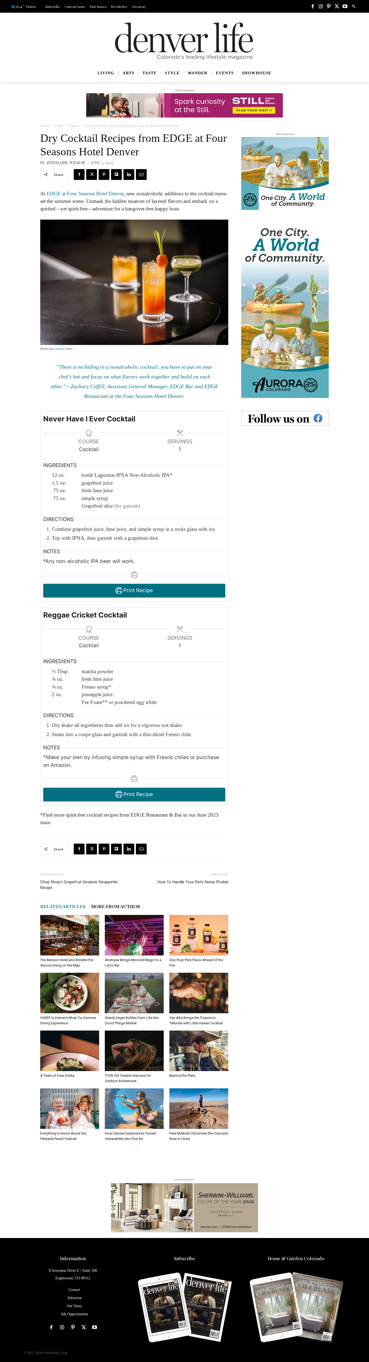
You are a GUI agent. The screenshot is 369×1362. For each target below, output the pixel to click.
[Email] (141, 174)
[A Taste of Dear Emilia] (69, 1051)
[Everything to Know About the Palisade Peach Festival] (69, 1108)
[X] (337, 7)
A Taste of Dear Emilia (57, 1076)
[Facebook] (312, 7)
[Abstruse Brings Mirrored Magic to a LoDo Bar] (134, 935)
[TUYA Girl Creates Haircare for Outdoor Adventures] (134, 1051)
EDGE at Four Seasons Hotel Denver (85, 193)
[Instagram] (321, 7)
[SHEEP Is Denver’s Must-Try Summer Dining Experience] (69, 993)
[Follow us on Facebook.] (285, 418)
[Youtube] (345, 7)
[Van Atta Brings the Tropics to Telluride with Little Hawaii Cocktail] (198, 993)
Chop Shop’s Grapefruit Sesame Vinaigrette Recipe (79, 885)
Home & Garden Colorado (296, 1258)
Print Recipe (137, 590)
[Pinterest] (329, 7)
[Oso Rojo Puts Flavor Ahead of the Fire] (198, 935)
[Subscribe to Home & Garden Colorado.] (296, 1308)
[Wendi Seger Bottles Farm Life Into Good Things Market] (134, 993)
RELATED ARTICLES (63, 906)
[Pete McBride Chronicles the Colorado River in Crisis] (198, 1108)
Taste (59, 125)
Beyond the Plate (182, 1076)
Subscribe (184, 1258)
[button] (353, 6)
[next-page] (137, 1149)
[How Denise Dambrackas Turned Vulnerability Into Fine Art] (134, 1108)
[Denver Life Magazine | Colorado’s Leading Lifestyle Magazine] (184, 41)
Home (45, 125)
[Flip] (116, 174)
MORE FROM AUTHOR (115, 906)
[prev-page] (129, 1149)
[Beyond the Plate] (198, 1051)
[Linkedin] (128, 174)
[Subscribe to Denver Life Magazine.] (184, 1308)
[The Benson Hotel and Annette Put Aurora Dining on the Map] (69, 935)
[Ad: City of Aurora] (285, 173)
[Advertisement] (285, 472)
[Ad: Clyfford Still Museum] (184, 105)
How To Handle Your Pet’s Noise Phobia (192, 882)
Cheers (73, 125)
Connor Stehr (63, 349)
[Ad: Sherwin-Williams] (184, 1207)
